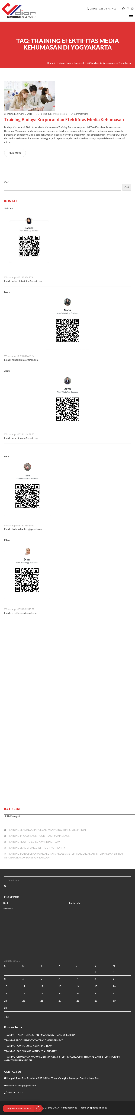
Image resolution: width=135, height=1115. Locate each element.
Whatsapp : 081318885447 (19, 525)
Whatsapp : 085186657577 (19, 609)
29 (96, 1000)
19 (41, 993)
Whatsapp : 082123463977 (19, 356)
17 (5, 993)
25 (23, 1000)
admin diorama (59, 113)
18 (23, 993)
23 (114, 993)
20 (60, 993)
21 (77, 993)
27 (60, 1000)
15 (96, 986)
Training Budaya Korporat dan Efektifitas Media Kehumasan (64, 119)
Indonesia (8, 908)
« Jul (6, 1016)
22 (96, 993)
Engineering (75, 903)
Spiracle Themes (98, 1107)
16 (114, 986)
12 (41, 986)
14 (77, 986)
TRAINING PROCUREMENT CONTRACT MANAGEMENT (39, 835)
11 (23, 986)
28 (77, 1000)
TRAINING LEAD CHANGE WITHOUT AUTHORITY (36, 847)
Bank (5, 903)
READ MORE (15, 153)
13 (60, 986)
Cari (6, 182)
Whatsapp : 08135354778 (18, 277)
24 (5, 1000)
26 (41, 1000)
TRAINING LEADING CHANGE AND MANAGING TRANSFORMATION (46, 829)
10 (5, 986)
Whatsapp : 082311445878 (19, 434)
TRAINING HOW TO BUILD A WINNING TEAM (33, 841)
